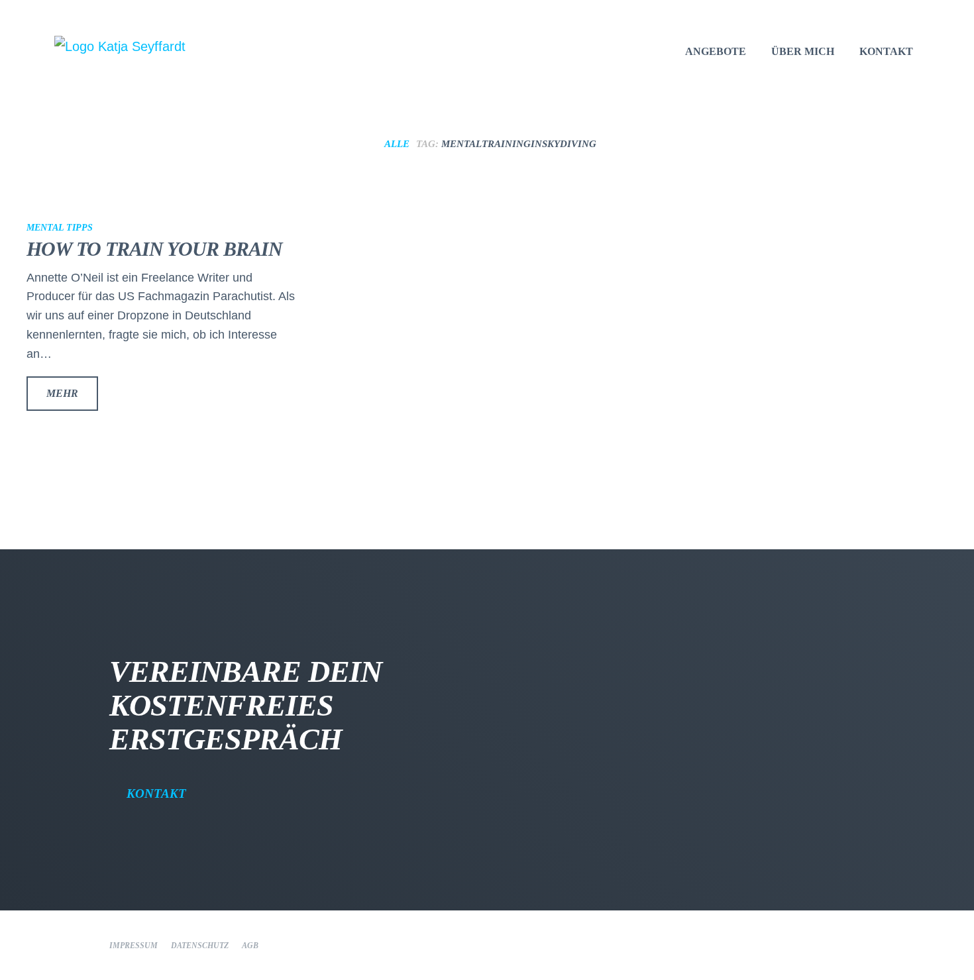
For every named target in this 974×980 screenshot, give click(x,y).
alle (396, 143)
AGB (250, 945)
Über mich (802, 51)
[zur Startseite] (158, 46)
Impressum (133, 945)
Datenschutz (200, 945)
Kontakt (156, 793)
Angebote (715, 51)
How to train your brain (154, 249)
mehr (62, 393)
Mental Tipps (60, 228)
